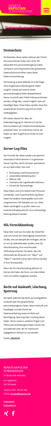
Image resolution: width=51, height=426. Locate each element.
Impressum (9, 401)
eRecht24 (15, 338)
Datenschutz (10, 405)
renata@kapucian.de (20, 393)
